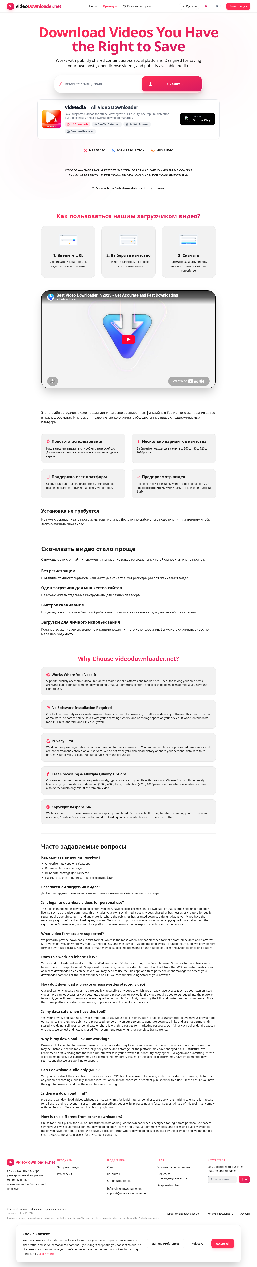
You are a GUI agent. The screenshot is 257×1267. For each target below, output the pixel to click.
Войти (220, 6)
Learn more (46, 1254)
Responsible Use (168, 1185)
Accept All (222, 1243)
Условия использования (174, 1167)
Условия (245, 1213)
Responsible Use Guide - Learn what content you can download (130, 188)
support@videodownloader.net (127, 1193)
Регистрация (238, 6)
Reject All (198, 1243)
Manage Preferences (165, 1243)
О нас (111, 1167)
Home (93, 6)
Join (244, 1179)
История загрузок (139, 6)
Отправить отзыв (119, 1181)
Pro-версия (64, 1174)
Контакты (113, 1174)
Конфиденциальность (220, 1213)
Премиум (110, 6)
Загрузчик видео (68, 1167)
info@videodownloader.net (124, 1189)
